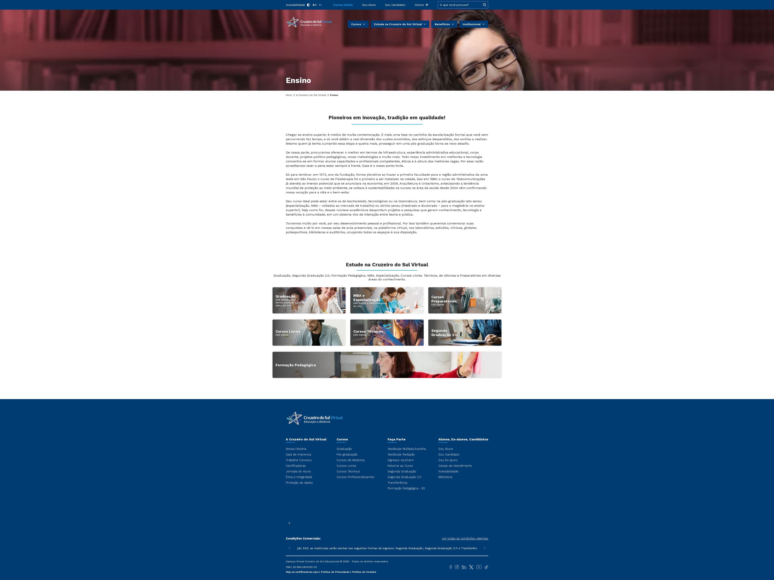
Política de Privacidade (335, 572)
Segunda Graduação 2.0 (404, 477)
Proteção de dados (299, 483)
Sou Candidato (395, 4)
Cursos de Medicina (350, 460)
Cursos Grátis (343, 4)
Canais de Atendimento (455, 466)
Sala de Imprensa (298, 454)
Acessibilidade (295, 4)
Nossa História (296, 449)
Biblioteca (445, 477)
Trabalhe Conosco (299, 460)
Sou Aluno (369, 4)
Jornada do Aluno (298, 471)
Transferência (397, 483)
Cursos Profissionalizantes (355, 477)
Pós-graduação (347, 454)
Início (289, 95)
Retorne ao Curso (400, 466)
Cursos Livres (346, 466)
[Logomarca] (309, 22)
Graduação (344, 449)
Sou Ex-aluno (448, 460)
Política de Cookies (364, 572)
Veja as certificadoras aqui (302, 572)
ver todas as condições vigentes (465, 538)
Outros (419, 4)
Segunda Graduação (402, 471)
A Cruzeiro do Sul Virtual (311, 95)
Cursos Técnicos (348, 471)
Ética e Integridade (299, 477)
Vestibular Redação (401, 454)
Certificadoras (296, 466)
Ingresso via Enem (401, 460)
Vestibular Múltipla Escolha (407, 449)
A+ (315, 5)
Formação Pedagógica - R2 (406, 488)
